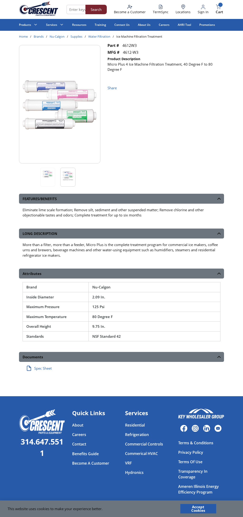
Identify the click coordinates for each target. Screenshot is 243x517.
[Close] (227, 508)
